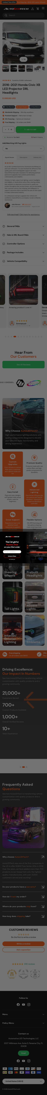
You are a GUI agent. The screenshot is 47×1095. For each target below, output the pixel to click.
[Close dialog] (46, 532)
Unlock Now (12, 556)
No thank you (12, 559)
